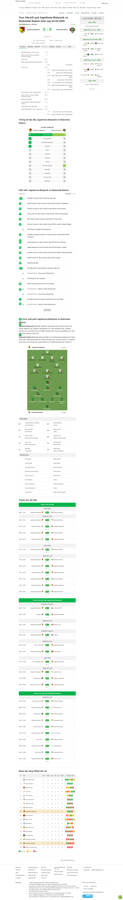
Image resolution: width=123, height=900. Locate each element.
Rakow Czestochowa (35, 684)
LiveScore (61, 13)
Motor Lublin (37, 645)
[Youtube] (105, 882)
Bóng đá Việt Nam (33, 867)
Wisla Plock (38, 752)
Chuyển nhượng (91, 7)
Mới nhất (58, 3)
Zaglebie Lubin (57, 672)
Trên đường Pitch (71, 2)
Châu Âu (47, 7)
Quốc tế (64, 7)
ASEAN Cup (28, 7)
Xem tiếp (47, 310)
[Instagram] (101, 882)
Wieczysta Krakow (58, 720)
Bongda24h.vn (100, 892)
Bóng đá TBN (31, 875)
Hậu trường (44, 875)
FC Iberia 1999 (57, 608)
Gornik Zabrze (57, 707)
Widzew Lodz (56, 624)
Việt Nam (34, 7)
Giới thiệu (69, 867)
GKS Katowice (37, 678)
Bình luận (76, 7)
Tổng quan (23, 46)
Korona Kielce (57, 651)
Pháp (59, 7)
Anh (39, 7)
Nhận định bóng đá (46, 870)
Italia (52, 7)
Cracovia (38, 739)
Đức (56, 7)
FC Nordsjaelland (36, 661)
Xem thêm (92, 89)
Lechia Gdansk (57, 745)
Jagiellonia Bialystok (35, 512)
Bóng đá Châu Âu (33, 872)
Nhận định (83, 7)
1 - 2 (92, 43)
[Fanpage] (97, 882)
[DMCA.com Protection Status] (87, 897)
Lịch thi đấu (70, 13)
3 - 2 (92, 63)
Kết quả (77, 13)
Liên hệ (86, 886)
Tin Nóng (17, 870)
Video (98, 7)
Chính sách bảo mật (72, 872)
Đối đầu (58, 46)
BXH (69, 46)
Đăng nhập (105, 3)
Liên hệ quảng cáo (72, 875)
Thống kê (52, 46)
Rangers (39, 614)
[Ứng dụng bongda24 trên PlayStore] (94, 870)
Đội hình (37, 46)
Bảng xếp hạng (85, 13)
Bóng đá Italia (32, 878)
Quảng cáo (94, 886)
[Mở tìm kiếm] (95, 3)
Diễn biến (30, 46)
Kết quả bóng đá (58, 871)
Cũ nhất (74, 193)
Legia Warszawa (36, 701)
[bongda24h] (16, 8)
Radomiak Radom (62, 29)
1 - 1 (92, 69)
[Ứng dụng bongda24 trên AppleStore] (100, 870)
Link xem (101, 13)
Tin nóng (21, 7)
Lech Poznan (56, 733)
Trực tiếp (94, 13)
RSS (83, 882)
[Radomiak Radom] (72, 33)
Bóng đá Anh (31, 870)
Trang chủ (18, 867)
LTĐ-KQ (70, 7)
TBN (43, 7)
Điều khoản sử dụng (72, 870)
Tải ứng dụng (87, 867)
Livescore (43, 878)
